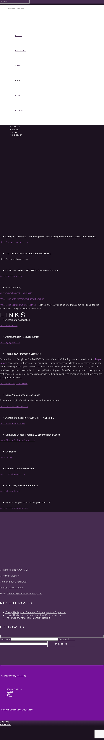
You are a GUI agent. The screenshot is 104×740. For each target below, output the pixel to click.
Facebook (11, 8)
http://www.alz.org (9, 325)
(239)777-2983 (15, 588)
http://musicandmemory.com (14, 406)
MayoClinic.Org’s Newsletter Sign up (18, 305)
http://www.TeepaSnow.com (13, 383)
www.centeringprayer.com (13, 474)
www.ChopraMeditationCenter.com (17, 440)
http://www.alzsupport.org (13, 423)
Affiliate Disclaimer (14, 689)
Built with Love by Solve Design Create (17, 710)
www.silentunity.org (10, 491)
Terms (9, 696)
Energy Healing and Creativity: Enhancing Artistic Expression (35, 612)
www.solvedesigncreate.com (14, 508)
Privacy (10, 692)
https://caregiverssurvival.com (14, 242)
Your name (5, 639)
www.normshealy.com (11, 276)
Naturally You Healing (17, 676)
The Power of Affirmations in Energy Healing (27, 618)
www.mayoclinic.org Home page (16, 293)
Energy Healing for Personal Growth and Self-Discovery (33, 615)
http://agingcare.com (10, 342)
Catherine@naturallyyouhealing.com (24, 594)
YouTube (20, 8)
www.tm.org (6, 457)
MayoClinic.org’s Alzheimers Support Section (22, 299)
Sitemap (10, 694)
